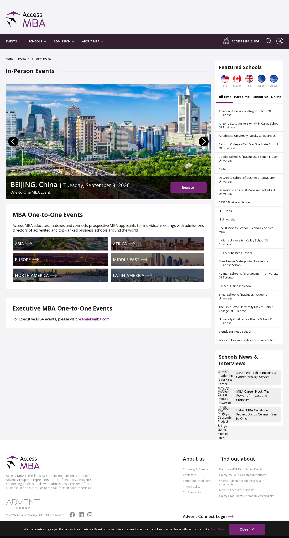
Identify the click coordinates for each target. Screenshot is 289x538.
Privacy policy (191, 487)
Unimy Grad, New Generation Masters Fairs (246, 496)
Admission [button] (62, 41)
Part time (242, 97)
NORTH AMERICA (32, 275)
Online (276, 97)
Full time (224, 97)
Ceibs (222, 169)
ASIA (19, 243)
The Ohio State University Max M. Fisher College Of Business (246, 309)
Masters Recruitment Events (236, 490)
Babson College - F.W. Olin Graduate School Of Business (248, 146)
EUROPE (23, 259)
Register (188, 187)
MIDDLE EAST (126, 259)
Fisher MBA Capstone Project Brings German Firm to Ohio (256, 414)
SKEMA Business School (235, 286)
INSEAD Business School (235, 253)
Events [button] (12, 41)
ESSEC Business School (235, 202)
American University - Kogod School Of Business (245, 113)
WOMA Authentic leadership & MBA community (241, 482)
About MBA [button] (91, 41)
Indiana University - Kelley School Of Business (243, 242)
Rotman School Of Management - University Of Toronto (248, 275)
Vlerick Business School (235, 331)
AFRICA (120, 243)
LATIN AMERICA (128, 275)
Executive (260, 97)
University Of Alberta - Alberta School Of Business (246, 321)
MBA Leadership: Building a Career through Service (256, 375)
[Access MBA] (26, 17)
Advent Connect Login (205, 516)
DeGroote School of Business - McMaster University (247, 179)
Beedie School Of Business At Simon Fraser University (248, 158)
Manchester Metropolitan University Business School (243, 263)
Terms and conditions (197, 481)
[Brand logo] (23, 462)
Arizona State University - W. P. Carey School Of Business (249, 125)
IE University (227, 219)
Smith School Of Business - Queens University (243, 296)
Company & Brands (195, 469)
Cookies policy (192, 492)
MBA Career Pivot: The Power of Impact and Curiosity (253, 395)
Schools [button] (35, 41)
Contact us (189, 475)
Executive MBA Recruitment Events (240, 469)
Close (244, 529)
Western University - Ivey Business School (247, 340)
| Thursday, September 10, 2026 (78, 184)
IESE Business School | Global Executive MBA (246, 230)
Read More (218, 529)
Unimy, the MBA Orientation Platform (242, 475)
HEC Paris (225, 211)
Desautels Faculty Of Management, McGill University (247, 192)
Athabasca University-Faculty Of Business (247, 136)
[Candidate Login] (279, 41)
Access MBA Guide (245, 41)
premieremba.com (94, 319)
